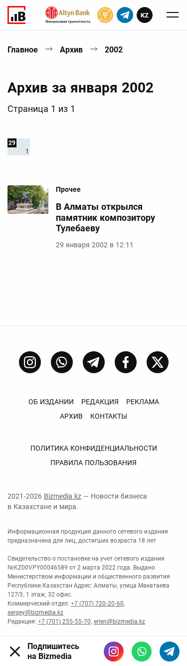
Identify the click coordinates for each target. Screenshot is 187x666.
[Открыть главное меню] (173, 15)
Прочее (68, 189)
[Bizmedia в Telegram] (170, 652)
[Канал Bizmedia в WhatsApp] (62, 362)
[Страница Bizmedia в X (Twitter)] (158, 362)
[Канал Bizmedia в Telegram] (94, 362)
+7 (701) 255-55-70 (64, 621)
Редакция (100, 401)
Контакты (108, 416)
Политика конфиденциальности (93, 448)
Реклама (142, 401)
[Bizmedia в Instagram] (114, 652)
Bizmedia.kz (62, 496)
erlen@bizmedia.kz (119, 621)
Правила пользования (93, 462)
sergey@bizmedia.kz (35, 612)
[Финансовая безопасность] (67, 14)
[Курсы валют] (105, 14)
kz (145, 15)
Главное (22, 49)
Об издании (51, 401)
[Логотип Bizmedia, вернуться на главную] (16, 15)
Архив (71, 49)
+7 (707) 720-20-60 (97, 603)
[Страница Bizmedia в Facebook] (126, 362)
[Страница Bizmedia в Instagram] (30, 362)
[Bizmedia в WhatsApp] (142, 652)
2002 (114, 49)
